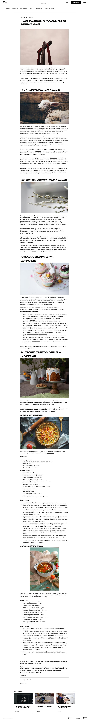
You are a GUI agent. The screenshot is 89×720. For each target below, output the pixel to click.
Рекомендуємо (23, 8)
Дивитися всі (72, 691)
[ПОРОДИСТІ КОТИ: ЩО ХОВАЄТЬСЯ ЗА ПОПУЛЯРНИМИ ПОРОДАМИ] (65, 698)
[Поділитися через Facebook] (21, 679)
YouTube (78, 718)
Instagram (70, 718)
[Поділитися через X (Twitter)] (24, 679)
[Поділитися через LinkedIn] (27, 679)
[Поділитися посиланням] (30, 679)
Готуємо (31, 8)
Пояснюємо (15, 8)
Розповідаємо (39, 8)
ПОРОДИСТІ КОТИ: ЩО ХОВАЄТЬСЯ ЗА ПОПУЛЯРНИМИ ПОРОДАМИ (64, 706)
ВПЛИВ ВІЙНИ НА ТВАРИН (44, 706)
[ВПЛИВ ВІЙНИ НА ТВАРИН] (44, 698)
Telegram (85, 718)
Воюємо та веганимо (49, 8)
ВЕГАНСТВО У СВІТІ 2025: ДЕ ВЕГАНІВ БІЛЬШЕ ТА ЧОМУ (23, 706)
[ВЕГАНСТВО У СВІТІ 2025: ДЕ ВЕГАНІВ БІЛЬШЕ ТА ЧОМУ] (23, 698)
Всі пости (8, 8)
